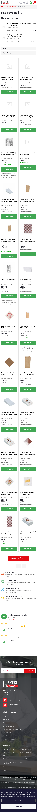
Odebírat (29, 671)
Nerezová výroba (25, 767)
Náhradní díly (24, 759)
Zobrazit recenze (12, 619)
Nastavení (18, 801)
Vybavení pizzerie (8, 756)
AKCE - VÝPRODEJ (26, 762)
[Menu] (34, 2)
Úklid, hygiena (24, 756)
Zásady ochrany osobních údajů (12, 729)
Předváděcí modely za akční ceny (9, 763)
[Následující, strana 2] (18, 566)
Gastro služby (7, 733)
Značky (5, 770)
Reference (6, 720)
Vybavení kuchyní (8, 749)
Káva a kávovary (8, 759)
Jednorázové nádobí (9, 752)
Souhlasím (18, 807)
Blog (4, 723)
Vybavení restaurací (26, 749)
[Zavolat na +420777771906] (24, 2)
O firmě (5, 716)
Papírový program (25, 752)
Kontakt (5, 736)
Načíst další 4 (17, 558)
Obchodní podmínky (9, 726)
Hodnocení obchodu (9, 739)
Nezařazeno (6, 767)
